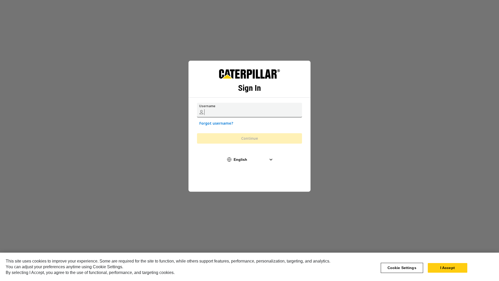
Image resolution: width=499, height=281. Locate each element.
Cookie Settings (402, 268)
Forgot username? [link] (216, 123)
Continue (249, 138)
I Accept (447, 268)
